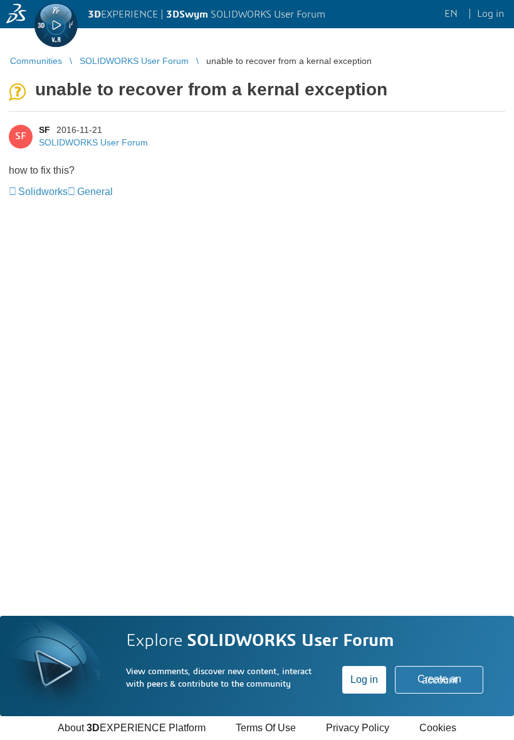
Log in (364, 679)
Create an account (439, 679)
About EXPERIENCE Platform (132, 727)
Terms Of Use (266, 727)
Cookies (437, 727)
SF (44, 130)
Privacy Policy (357, 727)
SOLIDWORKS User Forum (93, 142)
